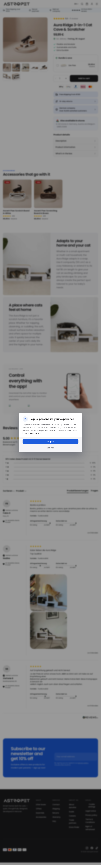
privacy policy (34, 433)
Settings (50, 448)
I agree (50, 441)
